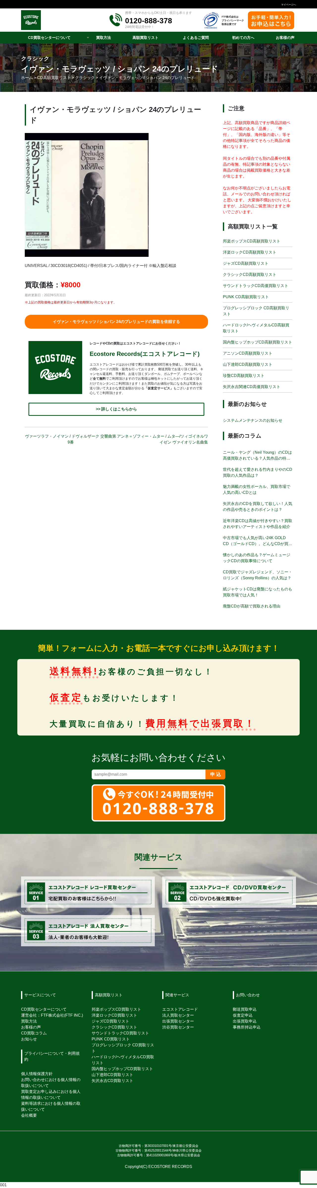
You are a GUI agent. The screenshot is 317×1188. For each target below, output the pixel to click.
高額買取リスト (109, 995)
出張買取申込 (245, 1021)
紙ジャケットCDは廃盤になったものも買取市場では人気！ (257, 592)
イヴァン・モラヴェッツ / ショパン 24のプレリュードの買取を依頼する (116, 321)
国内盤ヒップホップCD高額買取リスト (257, 342)
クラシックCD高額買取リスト (249, 274)
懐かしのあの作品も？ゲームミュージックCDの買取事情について (256, 558)
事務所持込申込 (247, 1027)
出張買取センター (178, 1021)
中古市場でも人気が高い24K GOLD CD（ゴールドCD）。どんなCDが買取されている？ (257, 541)
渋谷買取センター (178, 1027)
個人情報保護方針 (37, 1074)
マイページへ (288, 4)
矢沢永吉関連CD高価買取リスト (251, 387)
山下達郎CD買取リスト (112, 1075)
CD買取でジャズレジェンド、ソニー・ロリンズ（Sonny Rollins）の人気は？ (257, 575)
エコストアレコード (180, 1009)
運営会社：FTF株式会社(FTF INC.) (52, 1015)
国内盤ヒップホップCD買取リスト (122, 1069)
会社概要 (29, 1115)
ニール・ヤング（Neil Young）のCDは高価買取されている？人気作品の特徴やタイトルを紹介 (257, 455)
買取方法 (29, 1021)
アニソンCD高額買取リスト (247, 353)
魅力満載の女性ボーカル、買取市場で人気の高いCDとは (256, 489)
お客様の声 (31, 1027)
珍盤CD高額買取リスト (243, 375)
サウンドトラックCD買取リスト (120, 1033)
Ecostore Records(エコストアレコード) (145, 353)
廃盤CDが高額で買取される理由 (251, 606)
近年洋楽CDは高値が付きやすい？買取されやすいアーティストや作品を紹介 (257, 524)
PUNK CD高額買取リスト (246, 297)
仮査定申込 (243, 1015)
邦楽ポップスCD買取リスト (116, 1009)
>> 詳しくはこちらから (116, 409)
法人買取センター (178, 1015)
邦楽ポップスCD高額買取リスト (251, 241)
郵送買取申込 (245, 1009)
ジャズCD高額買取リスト (245, 263)
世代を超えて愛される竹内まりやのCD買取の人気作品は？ (257, 472)
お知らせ (29, 1039)
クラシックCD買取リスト (114, 1027)
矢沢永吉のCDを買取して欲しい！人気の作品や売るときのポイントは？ (257, 507)
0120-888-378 (148, 20)
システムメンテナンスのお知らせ (252, 420)
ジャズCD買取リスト (110, 1021)
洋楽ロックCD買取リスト (114, 1015)
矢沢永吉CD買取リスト (112, 1081)
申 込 (215, 774)
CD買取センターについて (44, 1009)
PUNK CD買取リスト (111, 1039)
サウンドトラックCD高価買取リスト (255, 286)
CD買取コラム (34, 1033)
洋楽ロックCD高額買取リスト (249, 252)
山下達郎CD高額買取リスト (247, 364)
